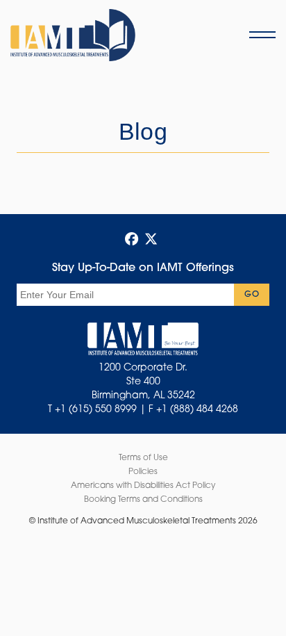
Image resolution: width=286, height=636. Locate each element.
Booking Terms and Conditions (143, 500)
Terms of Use (143, 458)
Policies (143, 472)
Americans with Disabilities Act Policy (143, 486)
